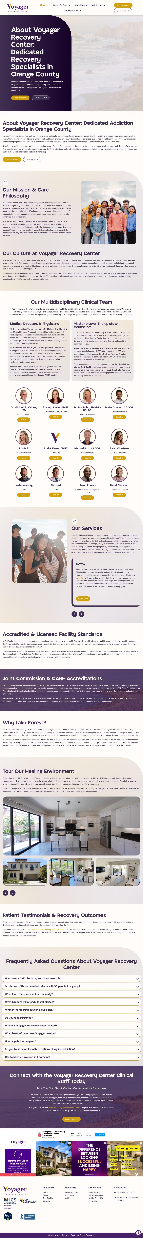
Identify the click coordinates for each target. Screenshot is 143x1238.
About (43, 5)
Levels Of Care (60, 5)
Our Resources (71, 10)
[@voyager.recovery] (39, 1134)
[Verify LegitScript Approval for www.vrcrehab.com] (8, 1220)
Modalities (80, 5)
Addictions (97, 5)
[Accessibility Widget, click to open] (138, 1233)
